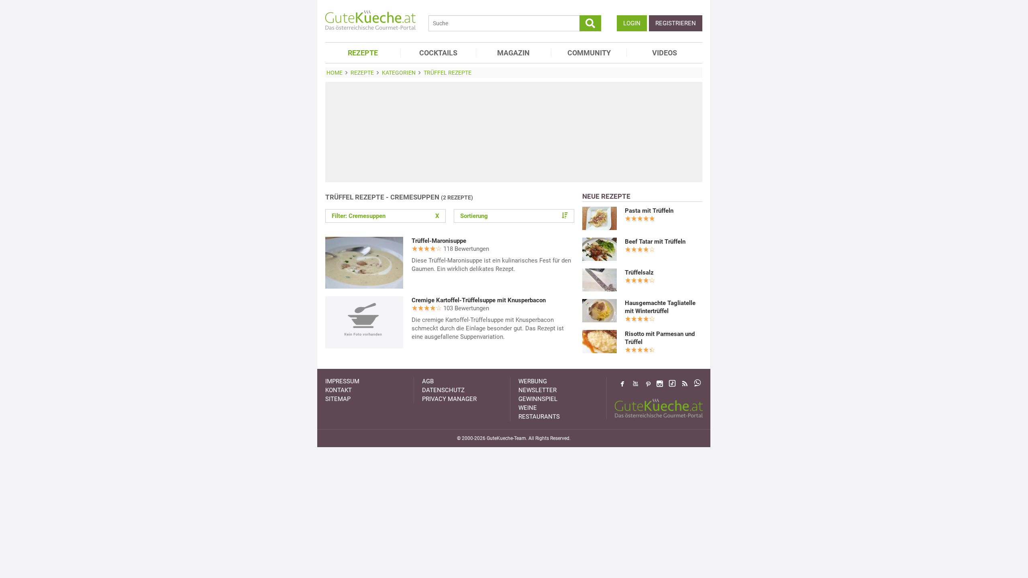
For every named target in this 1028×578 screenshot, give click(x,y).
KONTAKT (338, 390)
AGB (428, 381)
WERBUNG (532, 381)
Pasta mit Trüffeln (649, 210)
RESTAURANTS (539, 416)
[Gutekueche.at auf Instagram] (660, 384)
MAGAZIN (513, 53)
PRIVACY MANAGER (449, 399)
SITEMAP (338, 399)
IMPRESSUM (342, 381)
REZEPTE (363, 53)
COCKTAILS (438, 53)
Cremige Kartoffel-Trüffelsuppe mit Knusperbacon (479, 300)
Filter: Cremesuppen (385, 216)
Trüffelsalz (639, 272)
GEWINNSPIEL (537, 399)
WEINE (527, 407)
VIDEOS (664, 53)
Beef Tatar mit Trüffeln (655, 241)
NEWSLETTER (537, 390)
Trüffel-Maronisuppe (439, 240)
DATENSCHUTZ (443, 390)
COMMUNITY (589, 53)
